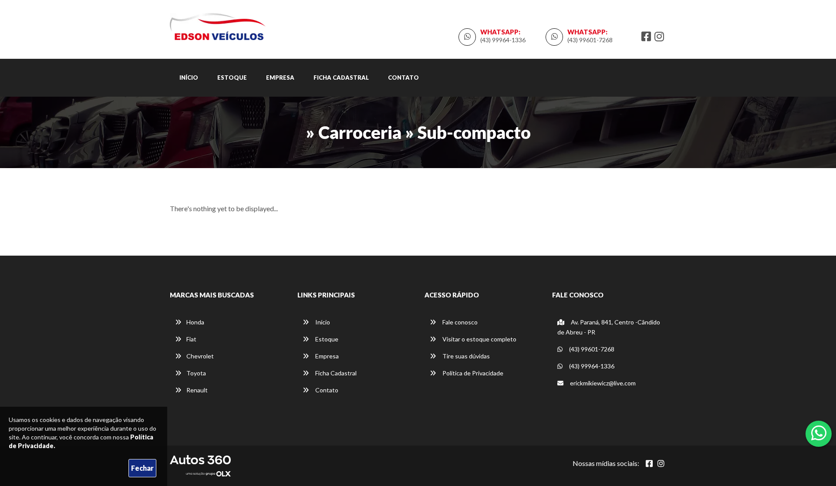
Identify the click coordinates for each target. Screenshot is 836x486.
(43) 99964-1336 (503, 40)
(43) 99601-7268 (590, 40)
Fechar (142, 468)
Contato (403, 77)
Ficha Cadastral (341, 77)
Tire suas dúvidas (465, 356)
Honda (195, 322)
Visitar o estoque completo (478, 339)
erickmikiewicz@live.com (602, 383)
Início (188, 77)
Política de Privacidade (472, 373)
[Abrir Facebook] (649, 463)
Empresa (280, 77)
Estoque (232, 77)
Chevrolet (200, 356)
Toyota (196, 373)
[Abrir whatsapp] (818, 432)
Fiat (191, 339)
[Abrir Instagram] (660, 463)
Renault (197, 390)
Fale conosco (459, 322)
